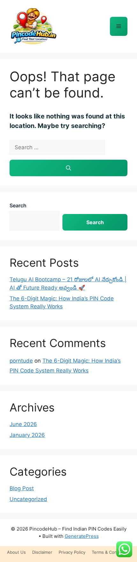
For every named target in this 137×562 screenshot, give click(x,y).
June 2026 (23, 424)
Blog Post (22, 488)
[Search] (68, 168)
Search (18, 205)
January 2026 (27, 435)
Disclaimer (42, 552)
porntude (21, 361)
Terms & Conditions (111, 552)
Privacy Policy (72, 552)
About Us (16, 552)
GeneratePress (82, 536)
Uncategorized (28, 499)
